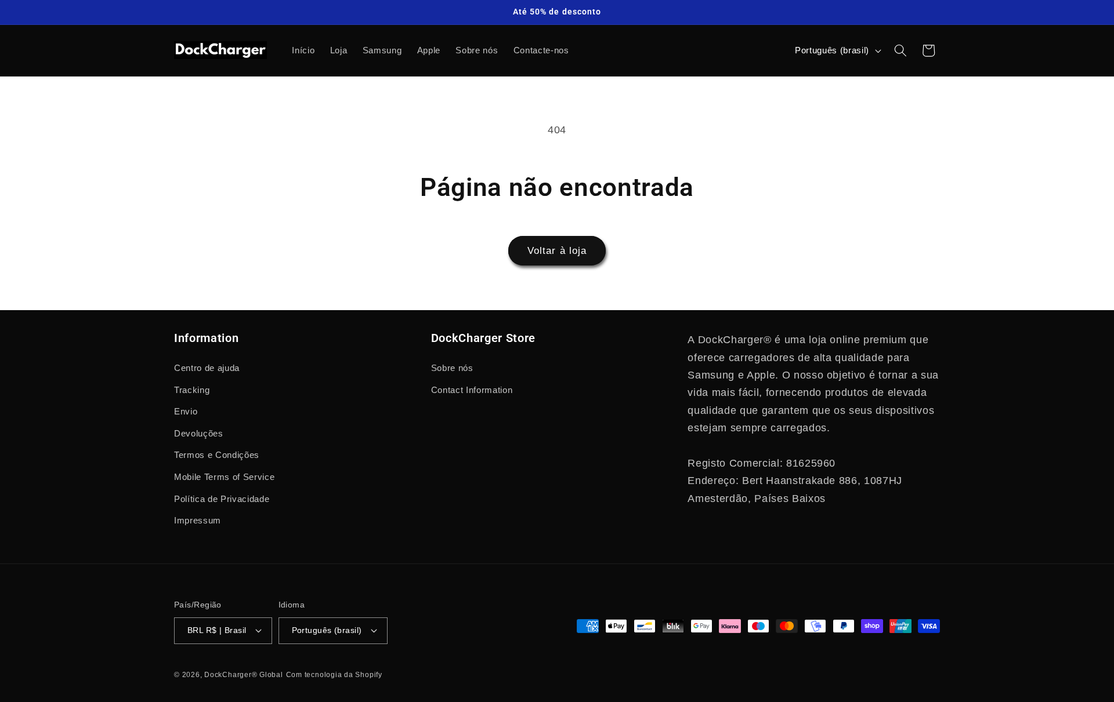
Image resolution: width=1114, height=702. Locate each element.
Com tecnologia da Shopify (334, 675)
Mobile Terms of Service (224, 477)
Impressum (197, 520)
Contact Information (472, 390)
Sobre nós (452, 368)
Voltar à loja (557, 250)
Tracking (191, 390)
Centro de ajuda (207, 368)
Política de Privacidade (221, 499)
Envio (185, 411)
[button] (900, 50)
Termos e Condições (216, 455)
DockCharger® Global (243, 675)
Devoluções (198, 433)
